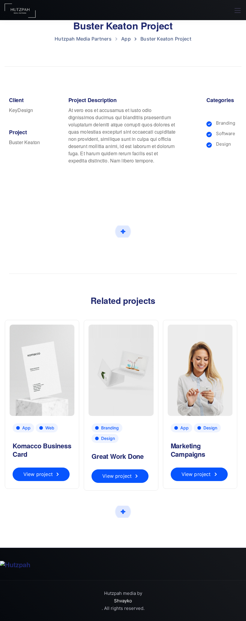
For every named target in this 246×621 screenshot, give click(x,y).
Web (49, 427)
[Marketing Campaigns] (200, 370)
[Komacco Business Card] (42, 370)
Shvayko (123, 601)
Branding (110, 427)
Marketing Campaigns (188, 450)
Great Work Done (118, 456)
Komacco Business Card (42, 450)
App (26, 427)
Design (108, 438)
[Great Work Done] (120, 370)
